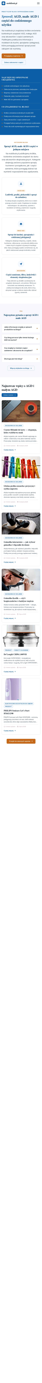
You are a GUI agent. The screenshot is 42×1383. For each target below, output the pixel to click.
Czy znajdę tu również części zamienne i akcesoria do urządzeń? (18, 349)
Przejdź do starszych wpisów (19, 741)
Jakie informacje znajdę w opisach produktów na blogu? (18, 328)
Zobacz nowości (8, 395)
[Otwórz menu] (38, 3)
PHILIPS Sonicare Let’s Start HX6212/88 (16, 712)
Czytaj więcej (8, 450)
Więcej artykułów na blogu (19, 368)
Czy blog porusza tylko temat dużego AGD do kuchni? (19, 338)
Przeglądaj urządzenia (12, 56)
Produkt (8, 650)
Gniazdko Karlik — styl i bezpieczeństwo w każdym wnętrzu (19, 600)
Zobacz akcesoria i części (13, 62)
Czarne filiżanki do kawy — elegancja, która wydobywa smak (20, 431)
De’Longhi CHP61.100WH (15, 654)
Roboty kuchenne (21, 650)
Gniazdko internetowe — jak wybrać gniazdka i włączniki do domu (19, 543)
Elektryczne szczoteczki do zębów (19, 703)
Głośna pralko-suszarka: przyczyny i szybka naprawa (19, 487)
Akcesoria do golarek (13, 425)
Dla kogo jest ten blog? (13, 359)
